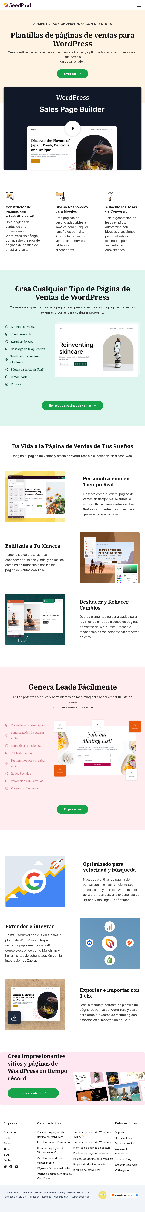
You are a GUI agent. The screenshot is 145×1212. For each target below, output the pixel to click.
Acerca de (10, 1132)
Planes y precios (125, 1143)
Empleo (8, 1137)
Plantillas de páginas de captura (92, 1147)
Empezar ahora (31, 1093)
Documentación (124, 1137)
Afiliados (8, 1149)
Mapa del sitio (61, 1196)
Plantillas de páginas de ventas (91, 1153)
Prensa (8, 1143)
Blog (6, 1154)
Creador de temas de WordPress (92, 1142)
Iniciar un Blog (123, 1159)
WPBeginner (122, 1170)
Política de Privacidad (40, 1196)
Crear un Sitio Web (126, 1164)
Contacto (9, 1160)
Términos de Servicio (15, 1196)
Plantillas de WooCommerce (53, 1142)
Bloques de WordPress (86, 1169)
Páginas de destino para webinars (93, 1158)
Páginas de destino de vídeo (90, 1164)
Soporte (120, 1132)
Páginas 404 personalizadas (53, 1168)
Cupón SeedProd (80, 1196)
